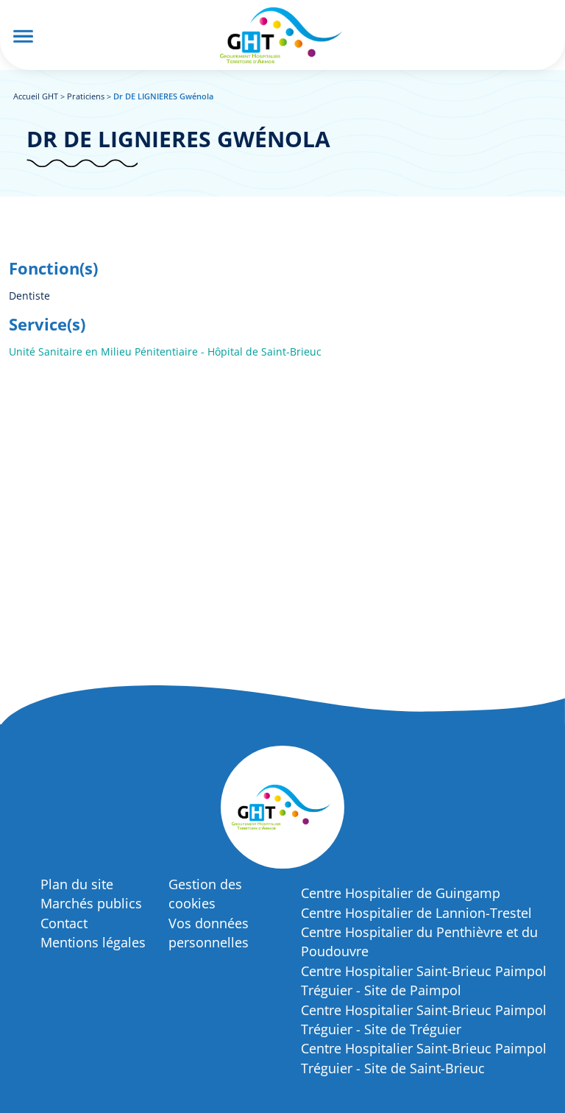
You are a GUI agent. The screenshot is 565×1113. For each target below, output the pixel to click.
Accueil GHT (35, 96)
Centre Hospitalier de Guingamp (400, 893)
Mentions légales (93, 942)
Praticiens (85, 96)
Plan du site (76, 884)
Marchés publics (91, 903)
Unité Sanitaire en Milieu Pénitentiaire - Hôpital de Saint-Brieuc (165, 351)
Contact (64, 923)
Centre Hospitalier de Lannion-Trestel (416, 913)
